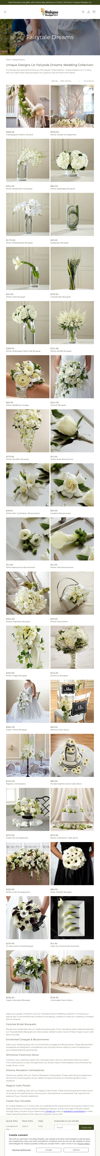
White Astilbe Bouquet (61, 351)
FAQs (40, 1126)
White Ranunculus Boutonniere (20, 567)
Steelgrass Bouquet (59, 243)
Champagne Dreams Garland (19, 135)
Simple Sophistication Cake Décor (66, 784)
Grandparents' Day (12, 1127)
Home (8, 60)
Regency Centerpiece (16, 784)
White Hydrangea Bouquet (62, 189)
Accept (49, 1150)
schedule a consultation (74, 1111)
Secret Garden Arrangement (63, 135)
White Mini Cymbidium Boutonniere (23, 513)
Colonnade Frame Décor (61, 1000)
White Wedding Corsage (17, 405)
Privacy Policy (83, 1143)
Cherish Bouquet (58, 405)
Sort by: (54, 81)
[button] (5, 12)
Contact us (50, 1111)
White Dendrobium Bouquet (19, 189)
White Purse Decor (59, 621)
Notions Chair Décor (59, 730)
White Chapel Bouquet (16, 676)
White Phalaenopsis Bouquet (19, 243)
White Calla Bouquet (15, 297)
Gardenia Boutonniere (60, 513)
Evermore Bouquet (59, 676)
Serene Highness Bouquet (18, 621)
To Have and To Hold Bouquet (19, 946)
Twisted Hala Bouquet (60, 297)
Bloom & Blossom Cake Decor (64, 838)
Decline (76, 1150)
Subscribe (86, 1127)
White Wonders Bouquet (17, 459)
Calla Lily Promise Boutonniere (64, 946)
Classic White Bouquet (16, 730)
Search (25, 1126)
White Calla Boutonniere (61, 567)
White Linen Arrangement (18, 892)
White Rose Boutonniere (61, 459)
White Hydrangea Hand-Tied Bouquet (23, 351)
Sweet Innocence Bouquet (18, 1000)
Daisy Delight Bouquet (61, 892)
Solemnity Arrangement (17, 838)
